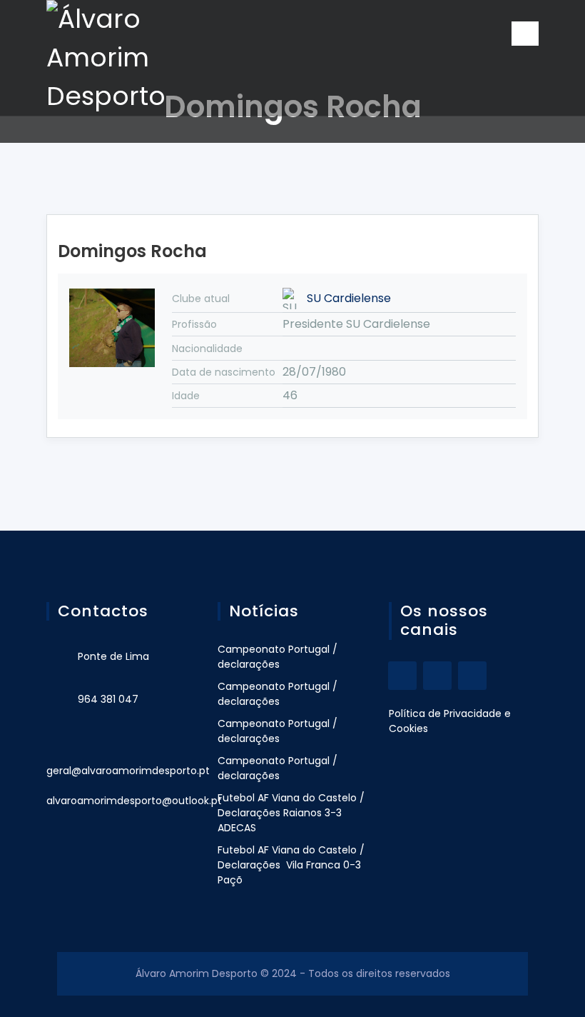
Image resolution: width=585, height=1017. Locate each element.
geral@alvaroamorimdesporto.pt (128, 770)
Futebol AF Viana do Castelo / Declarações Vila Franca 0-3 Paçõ (291, 865)
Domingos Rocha (132, 251)
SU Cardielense (349, 298)
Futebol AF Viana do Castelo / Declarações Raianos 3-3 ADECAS (291, 813)
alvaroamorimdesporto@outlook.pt (134, 800)
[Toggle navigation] (525, 33)
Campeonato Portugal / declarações (277, 656)
